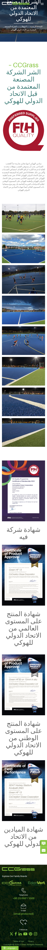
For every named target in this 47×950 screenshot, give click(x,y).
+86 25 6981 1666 (23, 898)
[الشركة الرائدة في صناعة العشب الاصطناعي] (15, 3)
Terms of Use (18, 941)
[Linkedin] (20, 934)
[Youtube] (25, 934)
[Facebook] (16, 934)
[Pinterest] (30, 934)
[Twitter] (11, 934)
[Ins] (35, 934)
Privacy (31, 941)
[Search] (37, 4)
